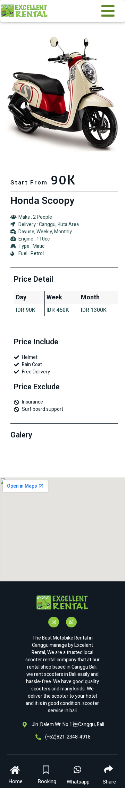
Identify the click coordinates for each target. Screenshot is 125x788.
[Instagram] (53, 622)
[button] (16, 773)
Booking (47, 781)
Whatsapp (78, 782)
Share (109, 782)
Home (16, 781)
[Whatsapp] (71, 622)
